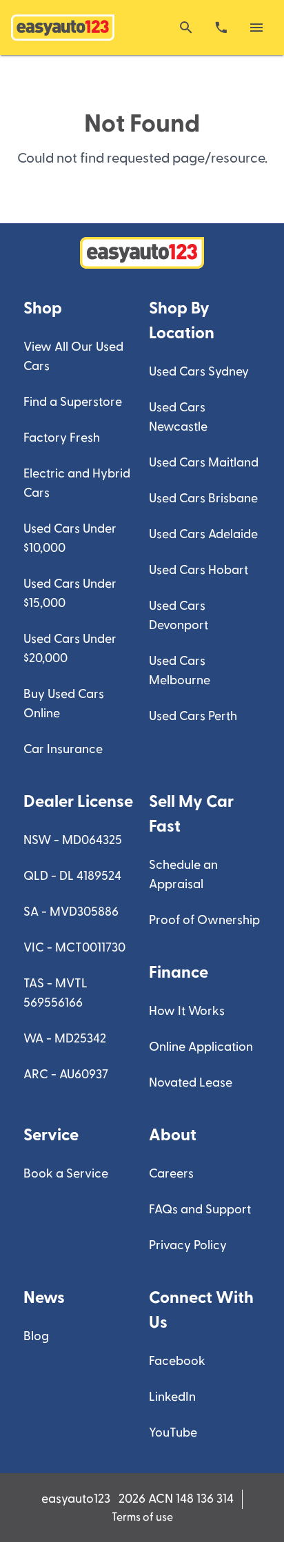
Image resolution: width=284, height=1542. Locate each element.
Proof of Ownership (204, 920)
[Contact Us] (221, 27)
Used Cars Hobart (198, 570)
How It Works (187, 1011)
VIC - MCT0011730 (74, 948)
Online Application (201, 1047)
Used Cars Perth (193, 716)
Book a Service (65, 1174)
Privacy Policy (188, 1245)
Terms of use (142, 1517)
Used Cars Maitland (203, 463)
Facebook (177, 1361)
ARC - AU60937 (65, 1074)
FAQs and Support (200, 1209)
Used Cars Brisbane (203, 498)
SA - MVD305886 (71, 912)
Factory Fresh (61, 438)
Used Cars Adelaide (203, 534)
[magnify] (186, 27)
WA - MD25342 (64, 1039)
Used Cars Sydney (199, 372)
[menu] (256, 27)
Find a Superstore (72, 402)
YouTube (173, 1433)
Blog (36, 1336)
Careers (171, 1174)
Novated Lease (190, 1083)
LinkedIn (172, 1397)
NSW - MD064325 (72, 840)
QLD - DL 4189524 (72, 876)
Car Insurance (63, 749)
